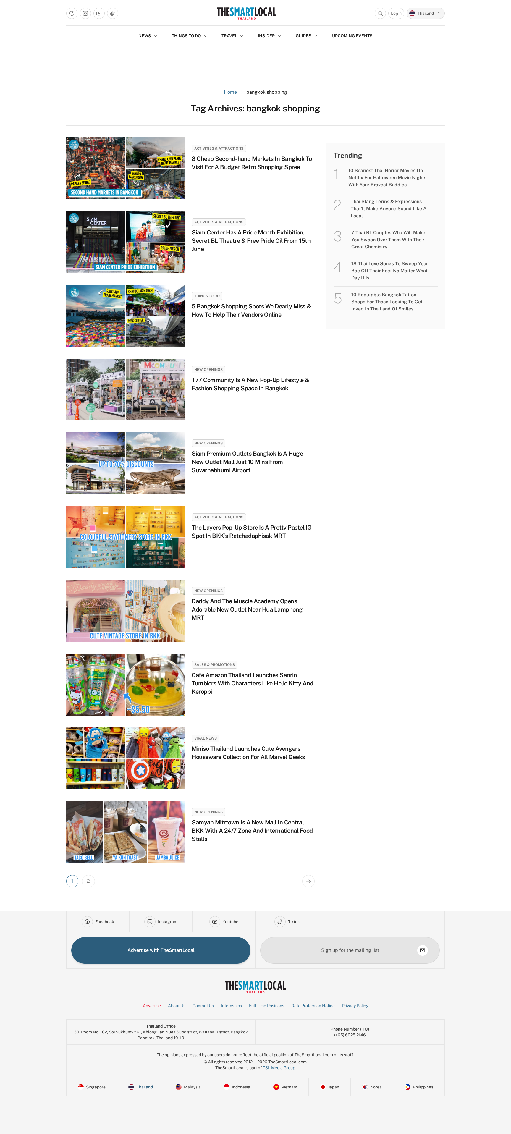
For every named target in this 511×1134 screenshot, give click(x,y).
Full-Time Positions (266, 1005)
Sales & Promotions (214, 665)
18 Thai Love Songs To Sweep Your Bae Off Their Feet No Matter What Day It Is (389, 271)
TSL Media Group (279, 1067)
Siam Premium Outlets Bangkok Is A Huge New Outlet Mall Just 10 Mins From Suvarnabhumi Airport (247, 462)
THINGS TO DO (186, 35)
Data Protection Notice (313, 1005)
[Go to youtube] (99, 13)
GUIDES (303, 35)
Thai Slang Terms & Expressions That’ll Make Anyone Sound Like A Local (389, 209)
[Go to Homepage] (246, 13)
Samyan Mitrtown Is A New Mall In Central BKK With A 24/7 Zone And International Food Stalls (252, 830)
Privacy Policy (355, 1005)
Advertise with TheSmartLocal (161, 950)
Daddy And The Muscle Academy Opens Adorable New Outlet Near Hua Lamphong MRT (247, 609)
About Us (176, 1005)
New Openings (208, 370)
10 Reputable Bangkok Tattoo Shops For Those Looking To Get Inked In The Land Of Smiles (387, 302)
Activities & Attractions (218, 148)
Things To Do (207, 296)
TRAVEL (229, 35)
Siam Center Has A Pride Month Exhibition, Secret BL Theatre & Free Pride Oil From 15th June (251, 241)
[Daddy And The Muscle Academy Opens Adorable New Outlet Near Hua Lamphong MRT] (125, 611)
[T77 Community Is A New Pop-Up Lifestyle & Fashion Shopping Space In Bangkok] (125, 389)
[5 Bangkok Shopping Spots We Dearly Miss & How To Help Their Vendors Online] (125, 316)
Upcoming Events (352, 35)
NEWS (144, 35)
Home (230, 92)
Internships (231, 1005)
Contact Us (203, 1005)
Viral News (205, 738)
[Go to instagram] (85, 13)
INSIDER (266, 35)
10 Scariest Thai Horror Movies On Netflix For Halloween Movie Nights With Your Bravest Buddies (387, 177)
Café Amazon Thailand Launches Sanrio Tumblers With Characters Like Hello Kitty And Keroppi (252, 683)
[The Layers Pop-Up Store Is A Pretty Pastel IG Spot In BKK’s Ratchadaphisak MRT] (125, 537)
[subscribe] (422, 950)
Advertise (152, 1005)
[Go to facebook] (71, 13)
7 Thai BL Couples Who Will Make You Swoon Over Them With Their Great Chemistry (388, 240)
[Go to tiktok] (112, 13)
